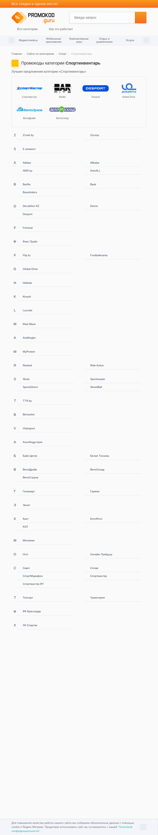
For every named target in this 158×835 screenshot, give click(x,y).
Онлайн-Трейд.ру (101, 554)
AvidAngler (29, 337)
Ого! (25, 554)
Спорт (62, 53)
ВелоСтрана (30, 477)
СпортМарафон (33, 575)
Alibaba (94, 162)
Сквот (26, 568)
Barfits (26, 184)
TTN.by (27, 400)
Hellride (27, 282)
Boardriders (30, 192)
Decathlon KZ (31, 205)
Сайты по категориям (40, 53)
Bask (93, 184)
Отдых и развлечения (104, 40)
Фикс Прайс (30, 241)
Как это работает (60, 29)
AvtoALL (95, 170)
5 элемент (29, 149)
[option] (28, 40)
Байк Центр (30, 455)
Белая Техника (99, 455)
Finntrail (28, 227)
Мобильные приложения (53, 40)
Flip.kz (27, 255)
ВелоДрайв (30, 469)
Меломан (29, 540)
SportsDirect (30, 387)
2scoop (94, 135)
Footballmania (99, 255)
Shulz (26, 379)
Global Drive (30, 268)
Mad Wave (29, 324)
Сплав (94, 568)
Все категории (27, 29)
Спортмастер (98, 575)
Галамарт (29, 491)
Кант (26, 518)
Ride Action (97, 365)
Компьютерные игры (79, 40)
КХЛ (25, 526)
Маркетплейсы (28, 40)
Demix (94, 205)
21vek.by (28, 135)
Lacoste (27, 310)
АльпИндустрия (32, 442)
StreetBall (96, 387)
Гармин (95, 491)
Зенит (26, 505)
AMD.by (27, 170)
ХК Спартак (30, 625)
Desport (27, 214)
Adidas (27, 162)
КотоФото (96, 518)
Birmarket (28, 414)
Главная (17, 53)
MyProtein (29, 351)
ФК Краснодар (32, 611)
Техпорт (28, 597)
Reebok (27, 365)
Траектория (97, 597)
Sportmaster (97, 379)
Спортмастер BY (33, 583)
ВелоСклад (97, 469)
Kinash (27, 296)
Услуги (130, 40)
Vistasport (29, 428)
